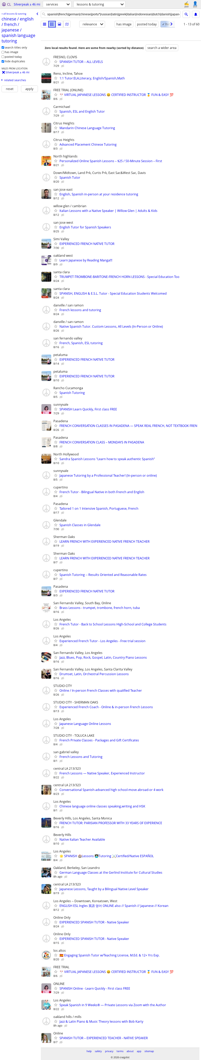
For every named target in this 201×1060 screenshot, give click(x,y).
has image (11, 52)
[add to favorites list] (55, 61)
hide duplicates (15, 61)
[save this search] (195, 14)
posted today (13, 57)
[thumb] (52, 24)
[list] (44, 24)
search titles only (16, 47)
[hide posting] (63, 66)
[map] (67, 24)
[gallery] (59, 24)
